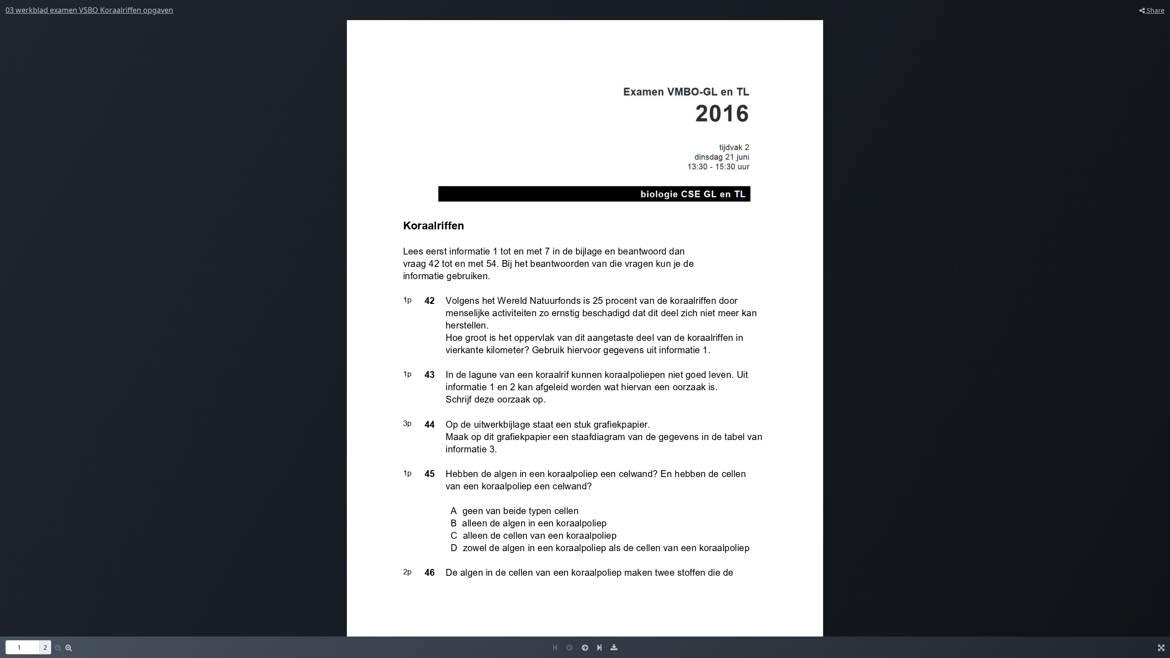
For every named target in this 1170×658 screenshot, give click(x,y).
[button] (68, 647)
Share (1155, 10)
